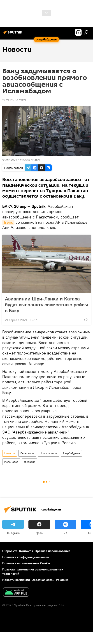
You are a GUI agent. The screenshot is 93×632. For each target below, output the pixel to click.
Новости (9, 453)
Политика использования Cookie (26, 563)
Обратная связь (43, 580)
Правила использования (52, 551)
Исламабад (11, 461)
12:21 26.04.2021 (14, 100)
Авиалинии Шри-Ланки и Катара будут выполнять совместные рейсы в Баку (46, 304)
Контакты (26, 551)
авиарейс (29, 461)
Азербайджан (71, 453)
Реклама (62, 580)
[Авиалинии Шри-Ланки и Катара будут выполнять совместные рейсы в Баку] (46, 264)
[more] (85, 319)
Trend (8, 222)
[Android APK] (16, 592)
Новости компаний (16, 580)
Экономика (27, 453)
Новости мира (48, 453)
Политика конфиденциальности (25, 557)
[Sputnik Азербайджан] (13, 34)
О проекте (9, 551)
